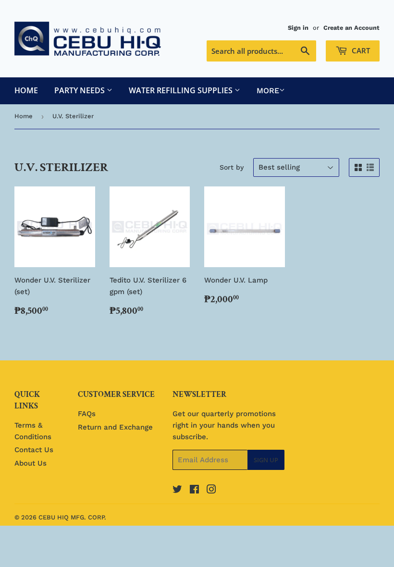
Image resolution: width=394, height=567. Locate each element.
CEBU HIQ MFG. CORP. (72, 517)
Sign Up (266, 460)
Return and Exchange (115, 427)
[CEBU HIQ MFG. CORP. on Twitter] (177, 490)
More (268, 90)
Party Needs (80, 90)
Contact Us (33, 449)
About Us (30, 463)
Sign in (298, 27)
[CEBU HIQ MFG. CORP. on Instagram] (211, 490)
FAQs (87, 413)
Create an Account (351, 27)
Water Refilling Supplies (181, 90)
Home (26, 90)
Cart (360, 50)
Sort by (232, 167)
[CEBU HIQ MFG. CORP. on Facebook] (194, 490)
